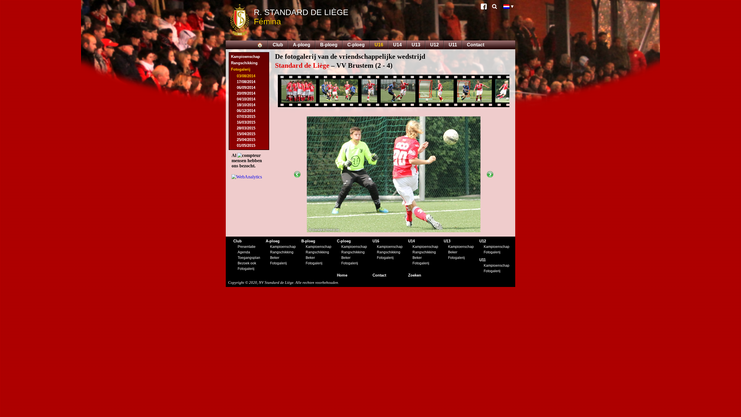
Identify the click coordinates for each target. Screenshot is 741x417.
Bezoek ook (247, 263)
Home (342, 275)
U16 (379, 44)
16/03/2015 (246, 122)
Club (278, 44)
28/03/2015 (246, 128)
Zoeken (414, 275)
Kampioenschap (245, 56)
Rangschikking (244, 63)
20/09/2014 (246, 93)
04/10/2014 (246, 99)
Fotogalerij (246, 269)
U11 (453, 44)
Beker (274, 258)
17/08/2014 (246, 82)
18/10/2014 (246, 105)
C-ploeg (356, 44)
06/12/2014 (246, 111)
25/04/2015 (246, 140)
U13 (416, 44)
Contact (475, 44)
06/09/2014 (246, 87)
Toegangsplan (249, 258)
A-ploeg (301, 44)
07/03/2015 (246, 116)
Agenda (244, 252)
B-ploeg (329, 44)
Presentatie (247, 247)
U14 (397, 44)
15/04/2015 (246, 134)
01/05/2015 (246, 145)
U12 (434, 44)
